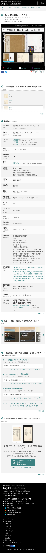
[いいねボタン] (31, 72)
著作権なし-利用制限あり (21, 305)
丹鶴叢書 (16, 140)
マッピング (9, 531)
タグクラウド (10, 526)
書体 (7, 533)
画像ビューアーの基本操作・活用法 (16, 501)
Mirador (24, 68)
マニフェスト (9, 68)
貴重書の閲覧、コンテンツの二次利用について (19, 503)
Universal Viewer (39, 68)
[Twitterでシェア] (6, 72)
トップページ (7, 7)
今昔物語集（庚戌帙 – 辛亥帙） (32, 7)
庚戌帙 (16, 142)
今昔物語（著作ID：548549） (15, 388)
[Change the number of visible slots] (4, 30)
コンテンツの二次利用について (24, 468)
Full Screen (38, 26)
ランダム (8, 528)
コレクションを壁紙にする (13, 542)
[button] (35, 30)
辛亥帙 (16, 144)
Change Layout (22, 26)
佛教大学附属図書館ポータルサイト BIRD (18, 499)
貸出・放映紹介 (9, 540)
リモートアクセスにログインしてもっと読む (27, 369)
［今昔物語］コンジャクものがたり (17, 360)
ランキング (8, 535)
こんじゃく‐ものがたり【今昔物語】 (17, 374)
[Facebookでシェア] (2, 72)
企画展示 (7, 538)
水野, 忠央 (16, 163)
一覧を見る (8, 521)
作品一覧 (17, 7)
